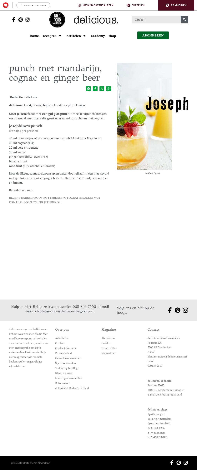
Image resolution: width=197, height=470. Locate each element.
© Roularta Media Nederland (72, 388)
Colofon (106, 343)
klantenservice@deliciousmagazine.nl (64, 311)
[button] (176, 5)
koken (80, 105)
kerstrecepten (64, 105)
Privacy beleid (63, 353)
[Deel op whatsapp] (108, 88)
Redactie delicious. (24, 97)
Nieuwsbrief (108, 353)
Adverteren (61, 338)
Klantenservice (64, 373)
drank (37, 105)
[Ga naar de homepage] (57, 20)
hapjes (48, 105)
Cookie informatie (66, 348)
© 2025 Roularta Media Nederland (30, 463)
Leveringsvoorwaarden (68, 378)
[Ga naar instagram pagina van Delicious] (26, 19)
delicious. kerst (20, 105)
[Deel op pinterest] (88, 88)
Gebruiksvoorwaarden (68, 358)
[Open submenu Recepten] (60, 35)
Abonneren (108, 338)
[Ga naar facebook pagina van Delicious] (12, 19)
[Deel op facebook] (95, 88)
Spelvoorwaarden (65, 363)
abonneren (153, 35)
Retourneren (62, 383)
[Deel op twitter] (101, 88)
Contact (60, 343)
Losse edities (109, 348)
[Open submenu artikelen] (84, 35)
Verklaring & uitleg (66, 368)
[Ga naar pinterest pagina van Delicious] (19, 19)
